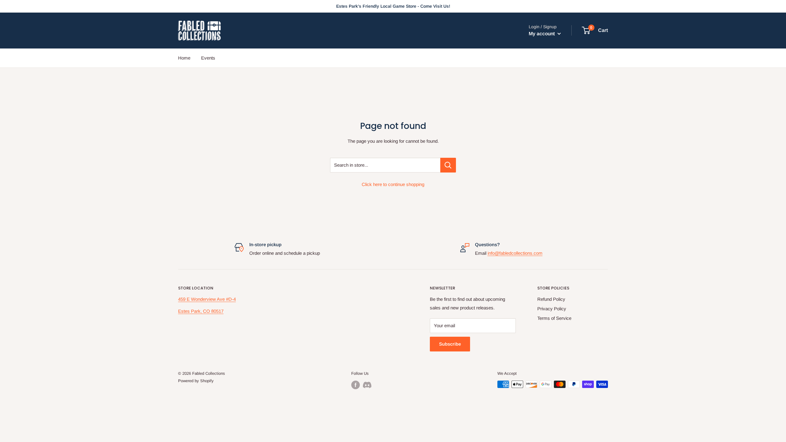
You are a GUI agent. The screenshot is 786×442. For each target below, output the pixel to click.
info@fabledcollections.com (515, 253)
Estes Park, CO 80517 (201, 311)
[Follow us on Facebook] (355, 385)
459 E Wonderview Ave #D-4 (207, 299)
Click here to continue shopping (393, 184)
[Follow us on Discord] (367, 385)
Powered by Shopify (196, 380)
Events (208, 57)
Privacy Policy (551, 308)
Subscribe (450, 344)
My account (542, 33)
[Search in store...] (448, 165)
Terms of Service (554, 318)
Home (184, 57)
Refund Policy (551, 299)
